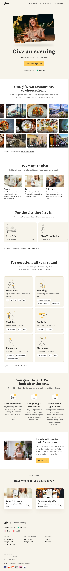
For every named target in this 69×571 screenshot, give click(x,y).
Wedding (42, 291)
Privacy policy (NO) (24, 563)
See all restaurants (27, 151)
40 (11, 300)
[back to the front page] (6, 3)
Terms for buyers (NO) (10, 563)
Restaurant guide (9, 544)
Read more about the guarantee (56, 422)
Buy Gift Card (8, 539)
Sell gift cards (28, 542)
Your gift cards (58, 3)
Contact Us (48, 539)
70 (24, 300)
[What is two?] (24, 567)
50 (16, 300)
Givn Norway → (33, 248)
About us (48, 542)
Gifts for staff (33, 3)
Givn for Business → (25, 366)
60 (20, 300)
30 (7, 300)
